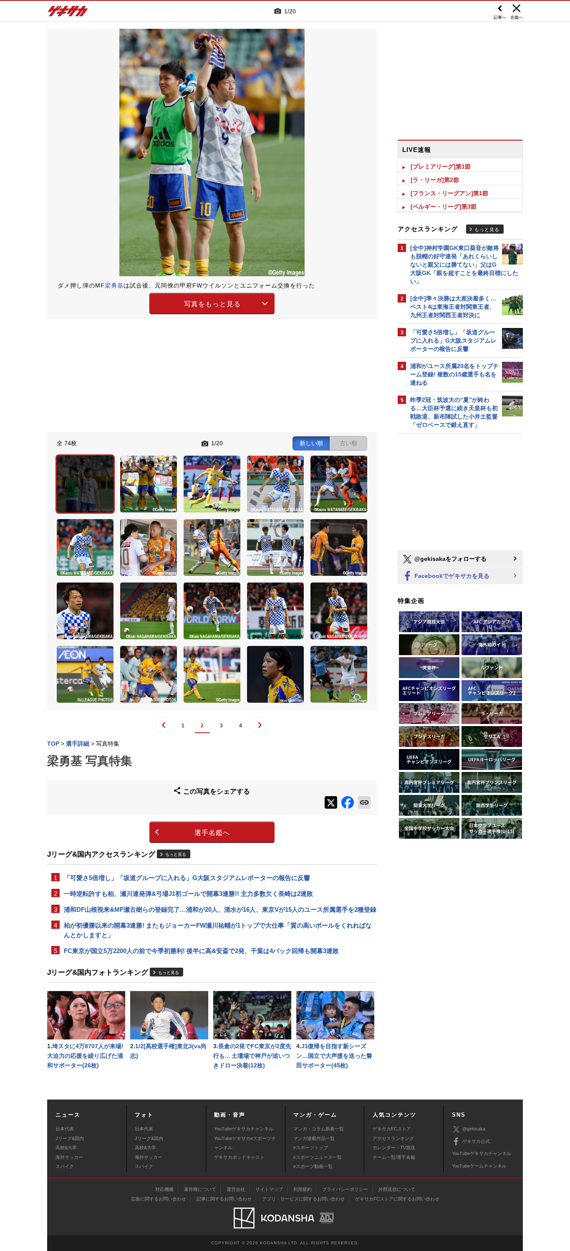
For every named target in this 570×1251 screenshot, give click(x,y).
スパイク (64, 1166)
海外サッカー (69, 1157)
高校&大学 (66, 1147)
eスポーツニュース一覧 (317, 1157)
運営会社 (236, 1189)
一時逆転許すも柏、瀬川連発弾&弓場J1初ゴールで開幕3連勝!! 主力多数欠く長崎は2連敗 (188, 893)
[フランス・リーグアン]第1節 (449, 193)
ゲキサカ (68, 13)
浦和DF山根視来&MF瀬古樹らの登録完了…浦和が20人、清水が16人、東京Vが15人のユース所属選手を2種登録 (220, 909)
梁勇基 (114, 285)
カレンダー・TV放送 (394, 1147)
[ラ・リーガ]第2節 (435, 180)
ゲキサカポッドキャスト (239, 1157)
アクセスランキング (393, 1138)
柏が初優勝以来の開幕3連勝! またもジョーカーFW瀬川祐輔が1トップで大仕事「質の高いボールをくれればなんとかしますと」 (218, 930)
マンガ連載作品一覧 (314, 1138)
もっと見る (175, 854)
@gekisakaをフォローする (450, 558)
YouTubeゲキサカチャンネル (243, 1128)
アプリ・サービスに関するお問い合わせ (303, 1198)
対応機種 (164, 1189)
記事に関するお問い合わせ (224, 1198)
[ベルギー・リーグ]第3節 (444, 206)
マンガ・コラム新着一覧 (318, 1128)
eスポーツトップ (310, 1147)
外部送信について (396, 1189)
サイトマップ (269, 1189)
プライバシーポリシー (345, 1189)
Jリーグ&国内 (69, 1138)
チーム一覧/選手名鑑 (394, 1157)
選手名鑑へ (212, 832)
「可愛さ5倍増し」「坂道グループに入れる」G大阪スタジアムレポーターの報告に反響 (187, 877)
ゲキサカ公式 (476, 1141)
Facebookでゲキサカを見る (451, 576)
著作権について (200, 1189)
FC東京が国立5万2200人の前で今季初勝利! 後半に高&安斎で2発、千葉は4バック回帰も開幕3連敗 (201, 950)
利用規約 (302, 1189)
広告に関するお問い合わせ (158, 1198)
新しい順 (311, 443)
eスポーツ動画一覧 (313, 1166)
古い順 (348, 443)
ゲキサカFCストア (392, 1128)
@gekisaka (473, 1128)
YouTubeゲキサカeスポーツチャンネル (245, 1143)
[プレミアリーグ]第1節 (441, 166)
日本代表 (64, 1128)
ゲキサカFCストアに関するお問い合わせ (397, 1198)
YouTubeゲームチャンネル (479, 1165)
